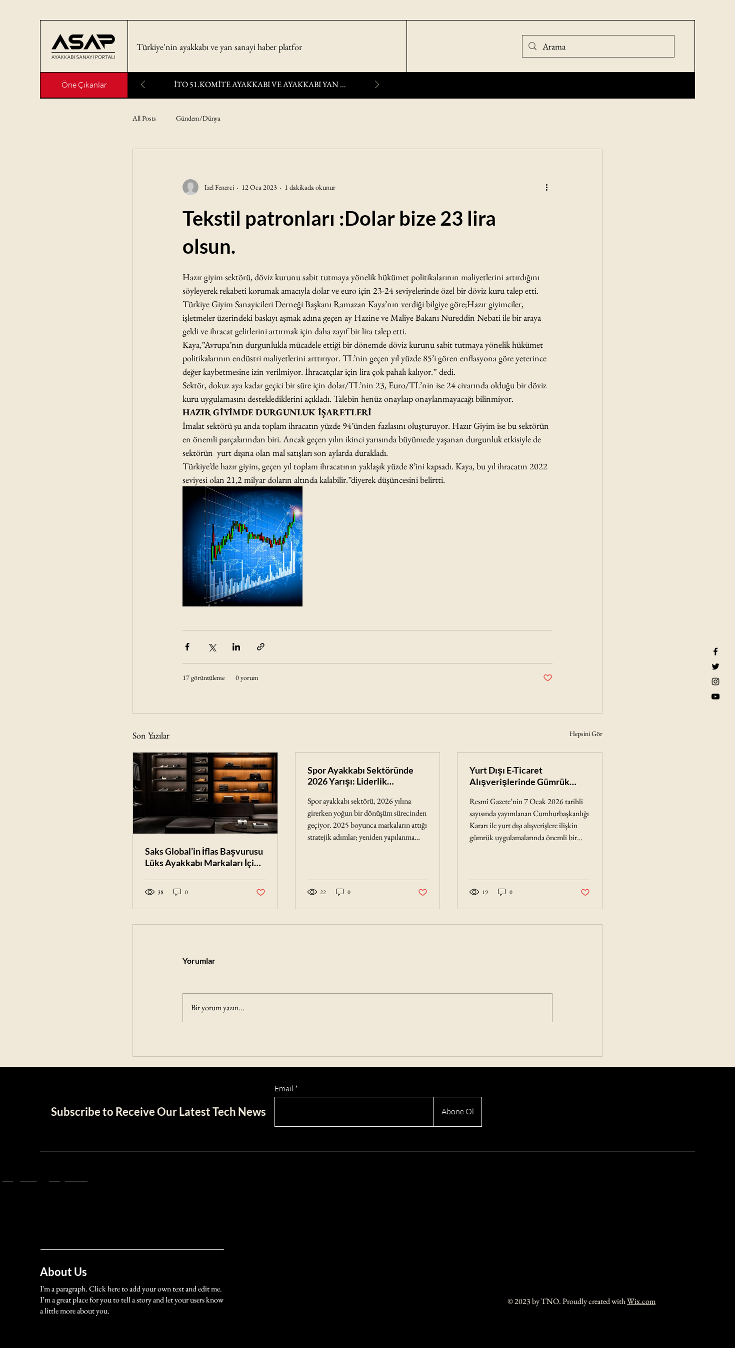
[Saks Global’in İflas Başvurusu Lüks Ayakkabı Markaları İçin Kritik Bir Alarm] (205, 793)
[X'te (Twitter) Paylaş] (211, 646)
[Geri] (143, 85)
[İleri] (377, 85)
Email (284, 1088)
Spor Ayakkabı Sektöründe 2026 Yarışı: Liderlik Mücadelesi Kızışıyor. (361, 776)
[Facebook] (715, 651)
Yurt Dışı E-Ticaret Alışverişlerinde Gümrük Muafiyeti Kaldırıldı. (520, 776)
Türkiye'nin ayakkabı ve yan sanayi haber (207, 47)
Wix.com (641, 1301)
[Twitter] (715, 666)
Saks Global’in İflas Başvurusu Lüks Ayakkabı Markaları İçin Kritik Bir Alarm (204, 857)
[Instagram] (715, 682)
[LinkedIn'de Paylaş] (236, 646)
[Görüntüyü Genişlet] (242, 546)
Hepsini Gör (586, 733)
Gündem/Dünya (198, 118)
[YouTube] (715, 697)
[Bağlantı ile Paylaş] (261, 646)
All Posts (144, 118)
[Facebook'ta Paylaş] (187, 646)
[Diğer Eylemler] (546, 187)
